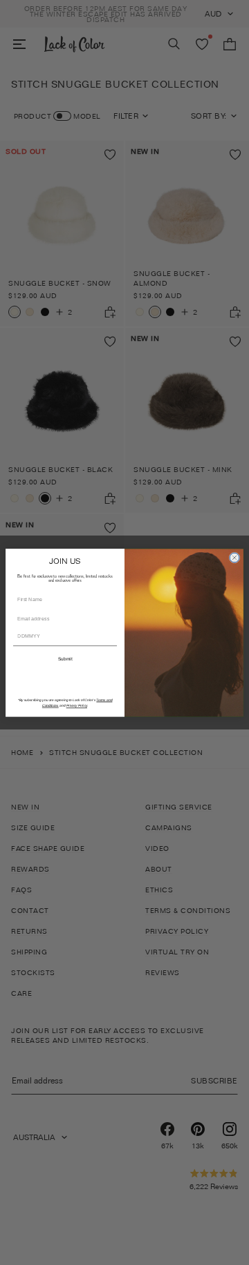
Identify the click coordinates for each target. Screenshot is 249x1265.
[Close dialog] (234, 557)
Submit (65, 658)
